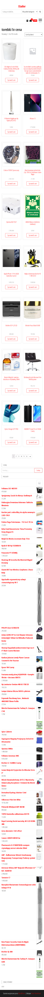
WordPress (21, 993)
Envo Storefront (36, 993)
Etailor (21, 6)
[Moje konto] (27, 20)
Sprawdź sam (11, 80)
